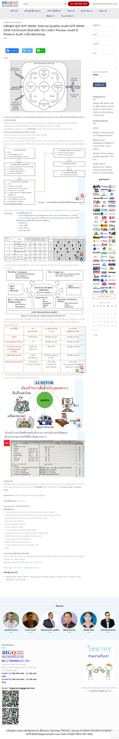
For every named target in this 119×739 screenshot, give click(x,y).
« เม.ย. (95, 334)
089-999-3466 (18, 673)
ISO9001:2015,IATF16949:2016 (12, 22)
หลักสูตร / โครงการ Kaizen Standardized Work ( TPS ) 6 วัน (103, 156)
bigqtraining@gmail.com (22, 688)
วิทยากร (71, 10)
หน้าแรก (96, 128)
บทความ (103, 10)
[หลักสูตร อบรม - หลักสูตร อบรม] (10, 4)
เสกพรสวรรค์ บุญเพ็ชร (50, 630)
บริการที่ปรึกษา (54, 10)
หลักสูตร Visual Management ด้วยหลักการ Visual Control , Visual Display (103, 144)
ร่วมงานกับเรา (67, 16)
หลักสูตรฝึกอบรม (32, 10)
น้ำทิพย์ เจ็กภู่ (88, 630)
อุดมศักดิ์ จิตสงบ (11, 630)
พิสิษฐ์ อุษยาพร (69, 630)
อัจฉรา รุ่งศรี (30, 630)
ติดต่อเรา (50, 16)
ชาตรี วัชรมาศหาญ (108, 630)
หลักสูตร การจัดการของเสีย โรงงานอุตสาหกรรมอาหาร (103, 134)
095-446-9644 (18, 679)
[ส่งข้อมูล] (65, 4)
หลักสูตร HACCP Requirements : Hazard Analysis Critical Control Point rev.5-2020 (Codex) (103, 168)
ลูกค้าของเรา (87, 10)
